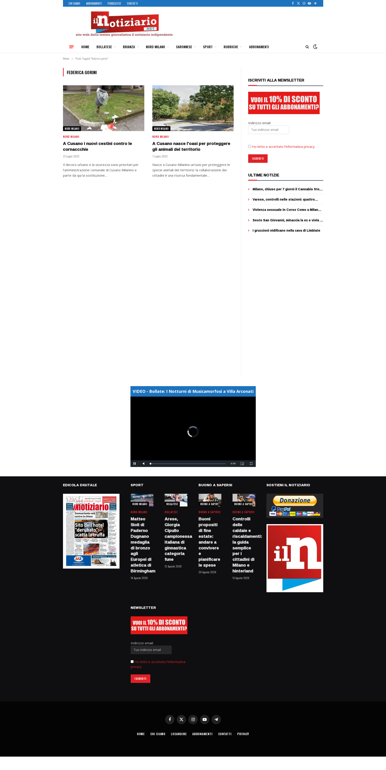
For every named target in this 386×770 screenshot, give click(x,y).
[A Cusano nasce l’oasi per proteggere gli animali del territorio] (193, 108)
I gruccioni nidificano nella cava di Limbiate (286, 230)
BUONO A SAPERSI (210, 504)
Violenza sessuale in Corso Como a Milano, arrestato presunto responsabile (287, 209)
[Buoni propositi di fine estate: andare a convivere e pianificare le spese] (210, 500)
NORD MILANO (155, 46)
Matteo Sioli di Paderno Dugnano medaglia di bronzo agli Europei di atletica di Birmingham (142, 545)
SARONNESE (184, 46)
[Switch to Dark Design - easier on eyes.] (315, 46)
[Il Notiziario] (124, 24)
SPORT (208, 46)
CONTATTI (132, 3)
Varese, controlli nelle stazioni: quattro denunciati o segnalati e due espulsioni (284, 199)
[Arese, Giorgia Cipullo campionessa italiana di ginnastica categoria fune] (176, 500)
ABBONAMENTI (94, 3)
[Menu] (71, 46)
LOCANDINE (179, 734)
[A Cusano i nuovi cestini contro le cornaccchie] (103, 108)
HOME (85, 46)
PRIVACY (243, 734)
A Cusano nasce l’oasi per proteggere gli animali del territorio (191, 146)
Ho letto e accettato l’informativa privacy (283, 146)
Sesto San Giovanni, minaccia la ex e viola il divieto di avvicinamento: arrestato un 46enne (287, 220)
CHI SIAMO (74, 3)
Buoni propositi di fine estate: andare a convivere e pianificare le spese (209, 542)
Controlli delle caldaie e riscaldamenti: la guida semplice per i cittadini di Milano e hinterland (244, 545)
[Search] (307, 47)
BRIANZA (129, 46)
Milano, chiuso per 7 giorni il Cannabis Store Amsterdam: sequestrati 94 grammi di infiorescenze (288, 189)
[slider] (188, 463)
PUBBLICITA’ (114, 3)
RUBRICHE (231, 46)
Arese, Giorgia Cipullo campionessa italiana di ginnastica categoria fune (176, 539)
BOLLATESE (104, 46)
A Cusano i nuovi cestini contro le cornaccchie (97, 146)
